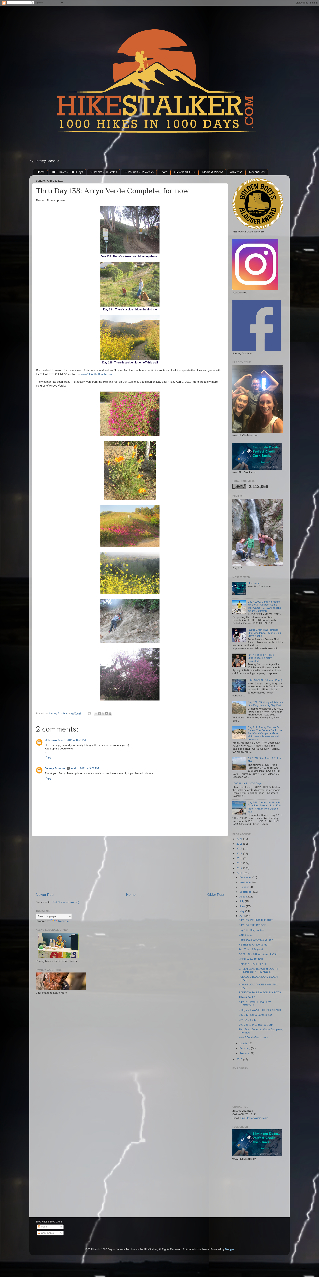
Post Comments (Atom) (65, 902)
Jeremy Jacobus (55, 768)
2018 (239, 843)
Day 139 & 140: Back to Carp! (256, 1024)
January (244, 1053)
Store (163, 172)
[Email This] (96, 713)
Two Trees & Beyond (251, 949)
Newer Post (45, 895)
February (245, 1048)
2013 (239, 863)
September (246, 891)
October (244, 887)
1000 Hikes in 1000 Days (247, 783)
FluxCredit (254, 583)
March (243, 1043)
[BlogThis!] (99, 713)
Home (41, 172)
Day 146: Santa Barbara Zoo (255, 1015)
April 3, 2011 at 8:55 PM (72, 740)
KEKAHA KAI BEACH (251, 959)
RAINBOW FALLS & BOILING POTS (260, 992)
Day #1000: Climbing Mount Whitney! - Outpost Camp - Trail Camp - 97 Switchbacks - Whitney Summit (265, 606)
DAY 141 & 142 (247, 1019)
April (242, 916)
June (242, 906)
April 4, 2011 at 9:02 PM (85, 768)
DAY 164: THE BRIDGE (252, 925)
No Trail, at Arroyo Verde (253, 944)
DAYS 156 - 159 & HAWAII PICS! (258, 954)
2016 (239, 853)
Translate (63, 921)
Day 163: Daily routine (252, 930)
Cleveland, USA (184, 172)
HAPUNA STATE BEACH (253, 964)
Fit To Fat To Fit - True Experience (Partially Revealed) (261, 658)
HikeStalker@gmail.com (254, 1118)
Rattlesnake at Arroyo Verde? (256, 939)
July (242, 901)
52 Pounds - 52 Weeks (139, 172)
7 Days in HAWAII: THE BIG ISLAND (260, 1010)
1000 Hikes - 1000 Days (67, 172)
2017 (239, 848)
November (245, 882)
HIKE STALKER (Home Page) (265, 680)
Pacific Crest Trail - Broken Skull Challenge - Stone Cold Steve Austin (264, 632)
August (243, 896)
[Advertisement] (130, 864)
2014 (239, 858)
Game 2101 (246, 934)
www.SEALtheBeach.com (96, 374)
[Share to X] (103, 713)
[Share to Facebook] (106, 713)
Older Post (215, 895)
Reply (48, 757)
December (245, 877)
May (242, 911)
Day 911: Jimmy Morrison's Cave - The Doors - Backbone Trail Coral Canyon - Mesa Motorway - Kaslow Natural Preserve (265, 733)
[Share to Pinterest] (110, 713)
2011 (239, 873)
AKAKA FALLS (247, 997)
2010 (239, 1059)
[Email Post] (89, 713)
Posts (43, 1226)
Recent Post (257, 172)
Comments (47, 1233)
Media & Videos (212, 172)
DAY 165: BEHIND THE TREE (256, 920)
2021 (239, 839)
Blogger (229, 1249)
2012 (239, 868)
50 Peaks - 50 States (103, 172)
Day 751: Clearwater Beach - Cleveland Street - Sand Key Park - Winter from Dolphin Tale (264, 807)
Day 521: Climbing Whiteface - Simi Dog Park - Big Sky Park (265, 704)
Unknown (51, 740)
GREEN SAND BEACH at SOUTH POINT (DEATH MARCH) (258, 970)
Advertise (236, 172)
